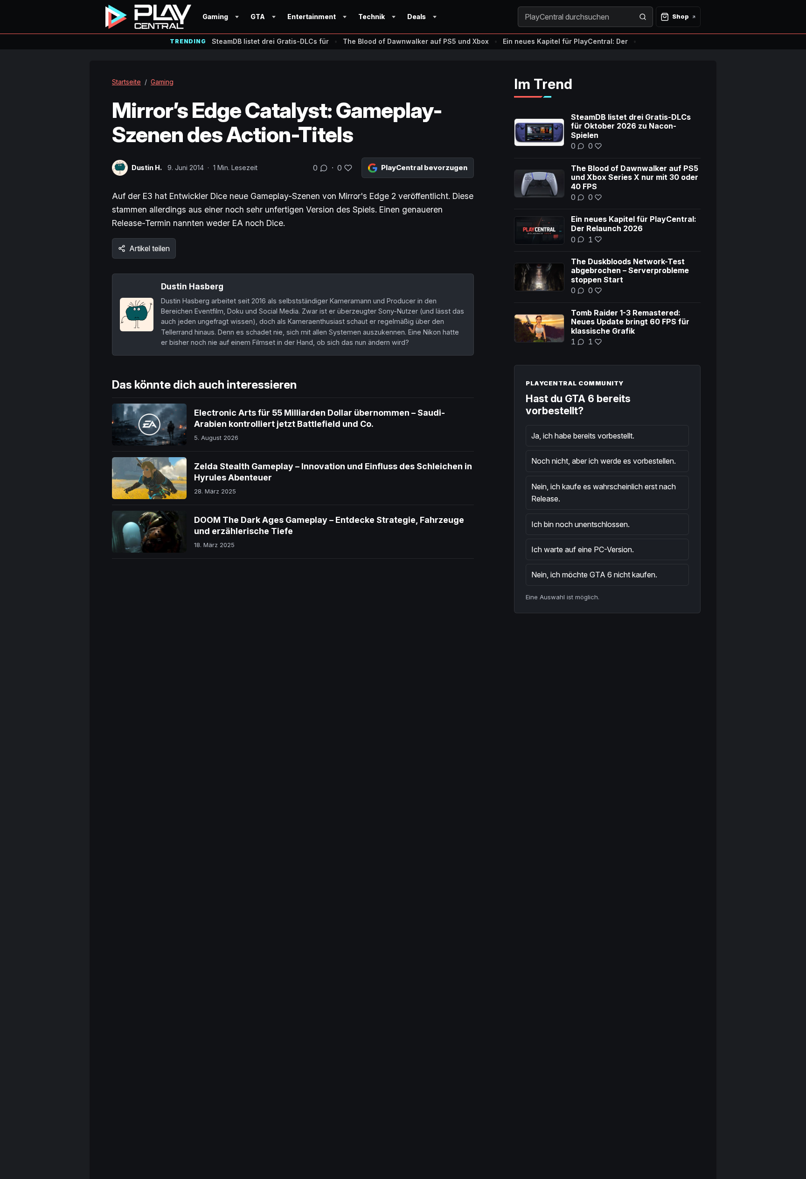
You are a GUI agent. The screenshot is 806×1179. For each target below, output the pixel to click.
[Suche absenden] (642, 17)
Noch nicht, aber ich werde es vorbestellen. (603, 461)
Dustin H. (147, 167)
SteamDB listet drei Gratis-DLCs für (270, 41)
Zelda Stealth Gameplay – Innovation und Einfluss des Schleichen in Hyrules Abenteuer (333, 471)
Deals (416, 17)
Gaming (215, 17)
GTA (257, 17)
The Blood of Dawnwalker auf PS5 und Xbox (416, 41)
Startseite (126, 82)
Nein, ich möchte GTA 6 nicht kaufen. (594, 574)
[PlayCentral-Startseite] (148, 17)
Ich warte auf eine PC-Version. (582, 549)
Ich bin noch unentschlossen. (580, 524)
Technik (371, 17)
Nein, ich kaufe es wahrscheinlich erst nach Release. (603, 492)
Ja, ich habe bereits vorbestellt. (582, 435)
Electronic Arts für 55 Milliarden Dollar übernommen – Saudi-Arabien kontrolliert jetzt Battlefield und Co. (319, 418)
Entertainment (311, 17)
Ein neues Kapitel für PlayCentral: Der (565, 41)
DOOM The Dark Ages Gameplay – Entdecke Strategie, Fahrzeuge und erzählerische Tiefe (329, 525)
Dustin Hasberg (192, 286)
